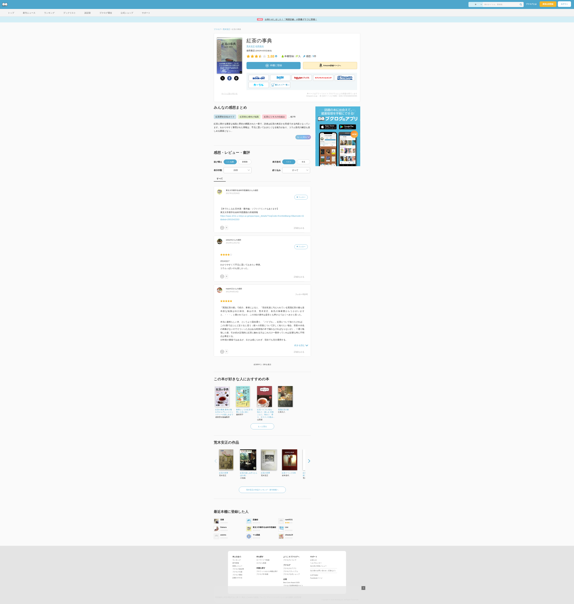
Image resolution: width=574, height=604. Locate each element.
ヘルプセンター (316, 563)
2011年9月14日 (232, 292)
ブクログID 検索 (262, 574)
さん (239, 190)
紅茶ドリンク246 (289, 473)
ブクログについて (289, 560)
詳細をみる (299, 228)
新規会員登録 (548, 4)
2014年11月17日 (233, 243)
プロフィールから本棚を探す (267, 571)
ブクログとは (531, 4)
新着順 (245, 162)
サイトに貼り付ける (229, 94)
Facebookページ (316, 578)
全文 (303, 162)
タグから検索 (261, 563)
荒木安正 (250, 46)
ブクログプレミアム (290, 571)
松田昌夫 (259, 46)
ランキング (236, 560)
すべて (220, 178)
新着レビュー (237, 566)
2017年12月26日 (233, 193)
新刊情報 (235, 563)
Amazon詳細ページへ (332, 65)
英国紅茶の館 (283, 410)
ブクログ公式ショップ (291, 574)
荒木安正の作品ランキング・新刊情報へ (262, 490)
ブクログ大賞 (237, 572)
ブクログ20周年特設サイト (293, 585)
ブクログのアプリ (289, 568)
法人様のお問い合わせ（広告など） (323, 570)
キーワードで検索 (263, 560)
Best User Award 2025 (291, 582)
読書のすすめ (237, 578)
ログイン (564, 4)
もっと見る (302, 137)
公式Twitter (314, 575)
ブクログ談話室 (238, 569)
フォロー (302, 197)
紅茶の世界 (223, 473)
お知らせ (313, 560)
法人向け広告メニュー (318, 566)
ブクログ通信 (237, 575)
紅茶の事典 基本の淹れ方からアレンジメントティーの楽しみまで (224, 412)
